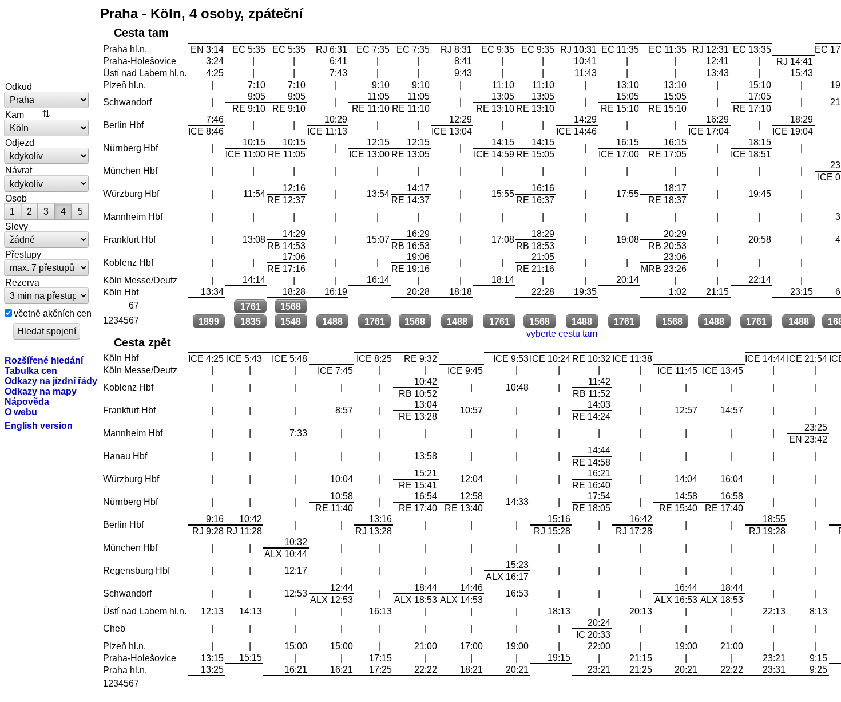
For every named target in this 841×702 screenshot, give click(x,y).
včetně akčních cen (53, 313)
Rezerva (22, 282)
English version (39, 425)
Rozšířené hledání (44, 360)
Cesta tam (141, 32)
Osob (16, 198)
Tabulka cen (31, 370)
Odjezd (19, 142)
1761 (250, 306)
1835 (250, 321)
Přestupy (23, 254)
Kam (14, 114)
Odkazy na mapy (41, 391)
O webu (21, 412)
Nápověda (27, 401)
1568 (290, 306)
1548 (290, 321)
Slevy (16, 226)
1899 (209, 321)
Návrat (18, 170)
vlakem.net (47, 41)
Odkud (18, 86)
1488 (332, 321)
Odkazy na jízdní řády (51, 381)
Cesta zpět (142, 342)
